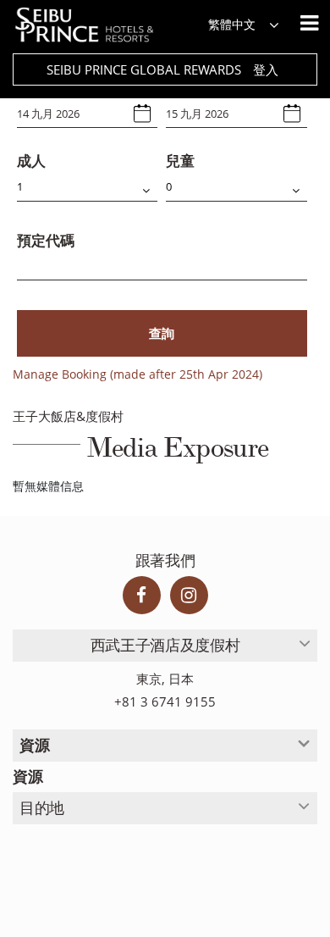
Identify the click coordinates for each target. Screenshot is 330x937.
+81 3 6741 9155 (165, 702)
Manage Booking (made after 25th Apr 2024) (137, 374)
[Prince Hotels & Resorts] (93, 25)
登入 (265, 69)
